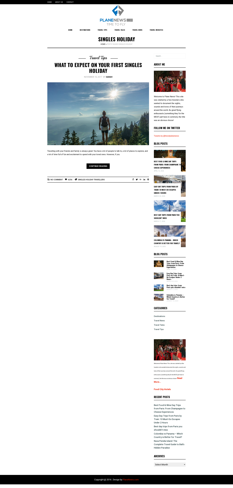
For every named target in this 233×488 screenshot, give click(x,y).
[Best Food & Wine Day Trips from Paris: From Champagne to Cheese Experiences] (159, 266)
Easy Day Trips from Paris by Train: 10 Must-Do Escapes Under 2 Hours (166, 189)
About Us (59, 2)
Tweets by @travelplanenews (166, 136)
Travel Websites (156, 30)
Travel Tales (119, 30)
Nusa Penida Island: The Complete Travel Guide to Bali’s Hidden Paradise (169, 444)
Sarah (109, 77)
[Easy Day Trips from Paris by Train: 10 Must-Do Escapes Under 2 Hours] (159, 278)
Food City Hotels (162, 389)
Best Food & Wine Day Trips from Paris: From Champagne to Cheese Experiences (167, 164)
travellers (99, 180)
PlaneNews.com (131, 479)
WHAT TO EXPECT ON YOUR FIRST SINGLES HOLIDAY (98, 67)
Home (49, 2)
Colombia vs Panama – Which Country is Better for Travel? (176, 297)
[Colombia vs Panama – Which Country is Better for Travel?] (159, 300)
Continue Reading (98, 166)
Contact (70, 2)
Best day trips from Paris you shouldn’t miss (176, 286)
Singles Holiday (85, 180)
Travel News (137, 30)
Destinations (85, 30)
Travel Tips (102, 30)
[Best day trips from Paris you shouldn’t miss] (159, 290)
